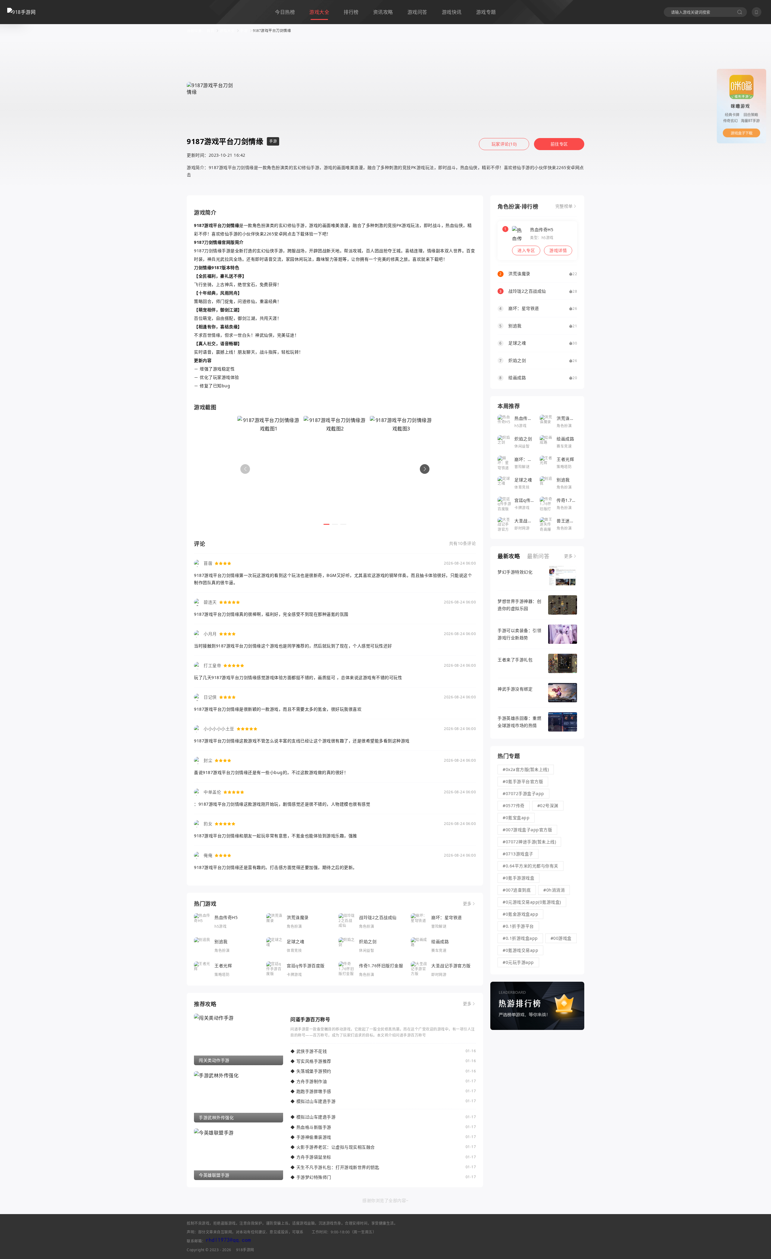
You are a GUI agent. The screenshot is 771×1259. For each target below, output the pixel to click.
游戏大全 (319, 12)
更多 (467, 904)
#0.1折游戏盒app (520, 938)
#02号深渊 (547, 805)
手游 (244, 31)
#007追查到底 (517, 890)
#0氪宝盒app (516, 817)
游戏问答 (417, 12)
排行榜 (351, 12)
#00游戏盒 (561, 938)
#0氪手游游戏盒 (518, 878)
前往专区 (559, 144)
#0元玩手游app (518, 962)
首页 (210, 31)
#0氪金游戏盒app (520, 914)
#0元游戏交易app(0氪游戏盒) (532, 902)
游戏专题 (486, 12)
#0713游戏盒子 (518, 854)
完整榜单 (564, 206)
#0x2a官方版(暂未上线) (526, 769)
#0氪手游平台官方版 (523, 781)
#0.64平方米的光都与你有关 (530, 866)
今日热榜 (285, 12)
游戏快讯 (452, 12)
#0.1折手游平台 (518, 926)
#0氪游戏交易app (520, 950)
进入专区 (526, 250)
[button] (424, 469)
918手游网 (245, 1249)
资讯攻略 (383, 12)
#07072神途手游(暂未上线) (529, 842)
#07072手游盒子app (523, 793)
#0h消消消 (554, 890)
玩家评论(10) (504, 144)
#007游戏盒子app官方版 (527, 830)
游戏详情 (558, 250)
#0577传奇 (514, 805)
